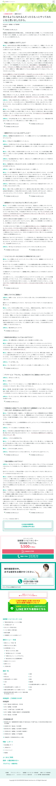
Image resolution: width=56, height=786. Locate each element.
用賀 (30, 674)
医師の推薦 (7, 632)
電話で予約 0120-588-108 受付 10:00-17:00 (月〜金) (28, 556)
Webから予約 (28, 551)
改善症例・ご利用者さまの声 (12, 698)
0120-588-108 (28, 581)
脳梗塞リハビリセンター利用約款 (30, 772)
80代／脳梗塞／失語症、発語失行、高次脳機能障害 (17, 712)
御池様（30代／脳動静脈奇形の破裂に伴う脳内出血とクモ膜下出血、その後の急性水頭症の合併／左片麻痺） (28, 722)
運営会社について (10, 774)
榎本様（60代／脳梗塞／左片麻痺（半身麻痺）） (15, 728)
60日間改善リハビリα (9, 648)
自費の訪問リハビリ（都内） (10, 679)
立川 (30, 676)
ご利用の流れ (7, 666)
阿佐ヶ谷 (6, 676)
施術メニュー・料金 (9, 640)
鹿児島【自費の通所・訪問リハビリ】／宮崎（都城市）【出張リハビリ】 (16, 693)
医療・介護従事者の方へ (11, 760)
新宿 (5, 674)
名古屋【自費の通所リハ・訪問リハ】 (38, 684)
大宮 (5, 682)
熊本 (30, 689)
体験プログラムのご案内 (10, 645)
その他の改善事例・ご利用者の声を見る (28, 525)
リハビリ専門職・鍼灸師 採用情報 (42, 774)
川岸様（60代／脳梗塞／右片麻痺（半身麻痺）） (15, 731)
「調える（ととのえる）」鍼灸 (11, 650)
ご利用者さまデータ (9, 625)
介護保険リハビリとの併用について (12, 635)
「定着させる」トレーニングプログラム (14, 656)
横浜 (30, 679)
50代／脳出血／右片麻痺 (10, 714)
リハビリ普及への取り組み (10, 630)
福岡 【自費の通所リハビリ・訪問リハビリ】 (14, 689)
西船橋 (31, 682)
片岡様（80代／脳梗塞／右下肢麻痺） (13, 734)
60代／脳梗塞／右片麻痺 (10, 707)
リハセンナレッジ (8, 750)
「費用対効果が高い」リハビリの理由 (13, 622)
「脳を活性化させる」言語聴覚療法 (13, 658)
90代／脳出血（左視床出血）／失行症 (13, 704)
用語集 (6, 752)
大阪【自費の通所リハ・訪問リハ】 (12, 687)
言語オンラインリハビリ (10, 661)
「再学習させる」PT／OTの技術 (13, 653)
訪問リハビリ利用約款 (45, 772)
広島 (30, 687)
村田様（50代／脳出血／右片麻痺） (13, 726)
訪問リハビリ (7, 663)
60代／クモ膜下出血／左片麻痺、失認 (13, 709)
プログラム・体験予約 (10, 764)
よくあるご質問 (8, 757)
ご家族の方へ (7, 747)
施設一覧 (6, 671)
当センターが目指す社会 (10, 627)
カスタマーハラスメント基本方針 (24, 774)
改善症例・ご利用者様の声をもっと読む (14, 737)
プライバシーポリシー (16, 772)
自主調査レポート (8, 745)
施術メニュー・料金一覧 (10, 643)
